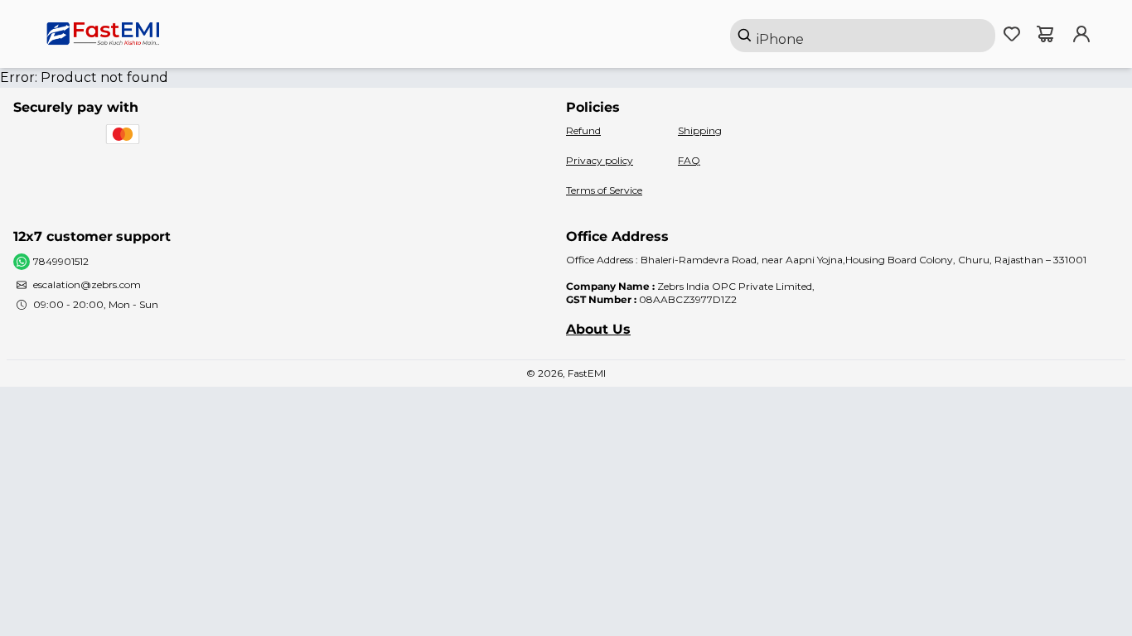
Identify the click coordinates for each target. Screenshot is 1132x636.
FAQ (689, 160)
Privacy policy (599, 160)
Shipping (700, 130)
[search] (862, 35)
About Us (598, 329)
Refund (583, 130)
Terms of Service (604, 190)
